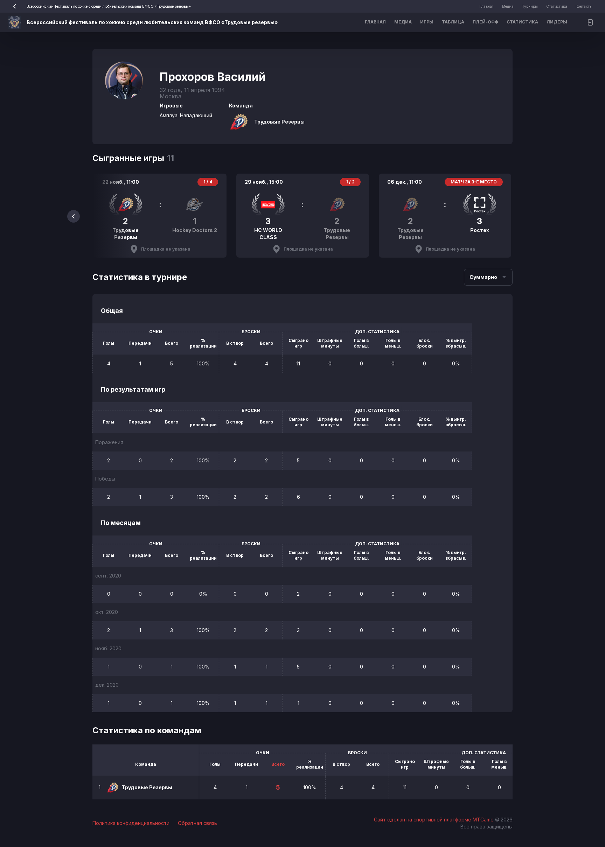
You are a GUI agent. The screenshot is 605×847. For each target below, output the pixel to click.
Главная (486, 6)
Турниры (530, 6)
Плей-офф (485, 21)
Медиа (508, 6)
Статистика (556, 6)
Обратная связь (197, 823)
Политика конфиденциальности (130, 823)
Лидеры (557, 21)
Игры (426, 21)
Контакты (584, 6)
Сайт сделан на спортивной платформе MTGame (434, 819)
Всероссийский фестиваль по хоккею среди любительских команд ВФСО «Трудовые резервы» (109, 6)
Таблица (453, 21)
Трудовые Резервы (279, 122)
